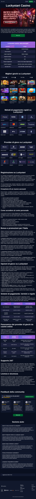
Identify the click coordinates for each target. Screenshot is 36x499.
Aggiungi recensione (29, 396)
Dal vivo (12, 77)
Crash (22, 77)
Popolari (4, 77)
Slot (30, 77)
